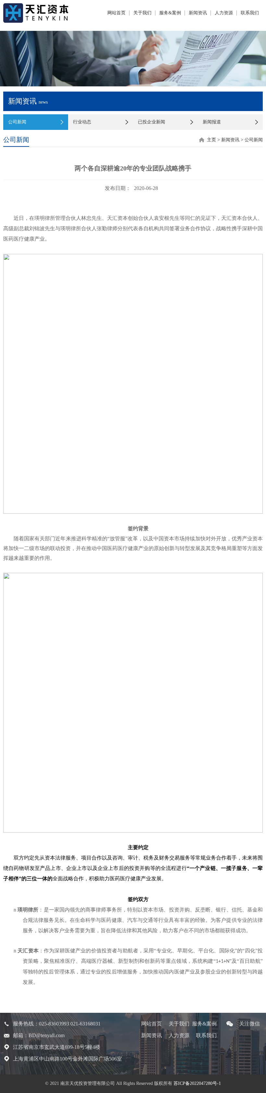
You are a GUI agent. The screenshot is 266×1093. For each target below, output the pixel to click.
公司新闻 (17, 121)
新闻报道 (212, 121)
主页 (211, 139)
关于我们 (142, 12)
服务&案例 (170, 12)
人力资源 (224, 12)
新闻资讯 (198, 12)
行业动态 (82, 121)
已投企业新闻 (151, 121)
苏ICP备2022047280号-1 (197, 1083)
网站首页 (116, 12)
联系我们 (250, 12)
